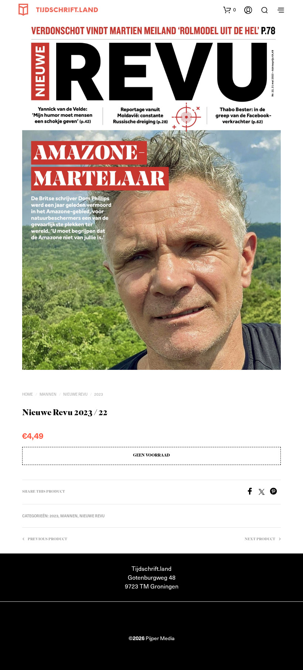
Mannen (48, 394)
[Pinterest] (275, 492)
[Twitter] (264, 492)
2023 (98, 394)
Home (27, 394)
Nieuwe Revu (75, 394)
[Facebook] (252, 492)
